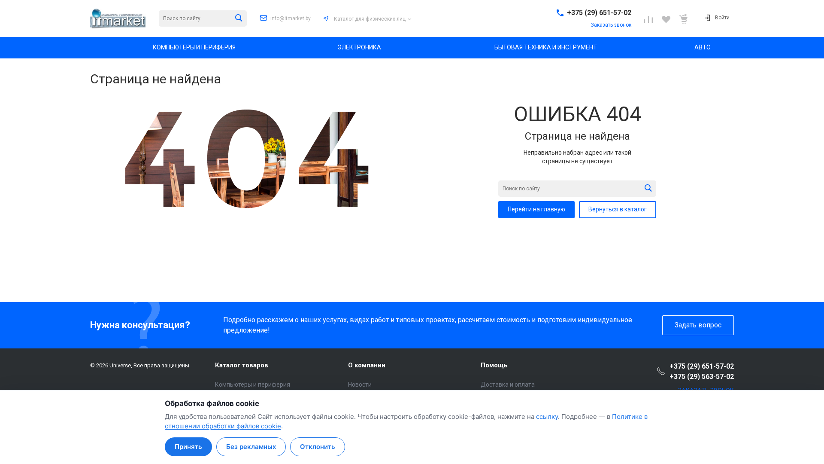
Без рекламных (251, 447)
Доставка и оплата (508, 384)
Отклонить (317, 447)
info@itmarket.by (290, 18)
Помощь (494, 365)
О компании (366, 365)
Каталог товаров (241, 365)
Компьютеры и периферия (252, 384)
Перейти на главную (536, 209)
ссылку (547, 416)
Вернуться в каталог (617, 209)
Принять (188, 447)
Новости (360, 384)
